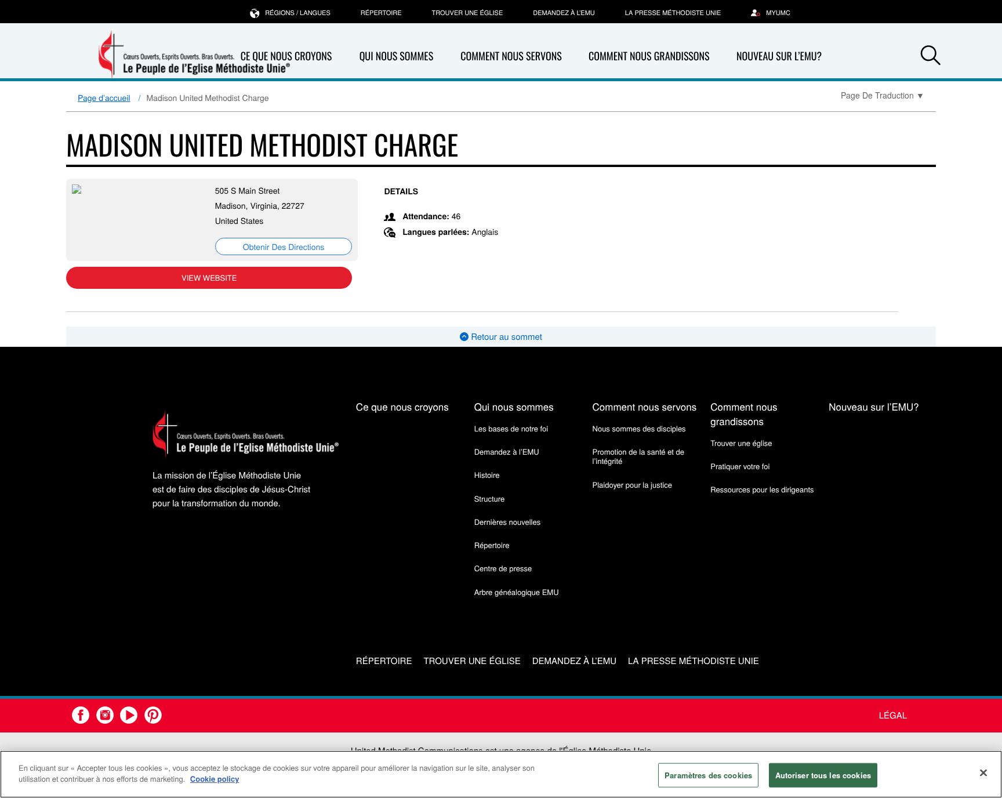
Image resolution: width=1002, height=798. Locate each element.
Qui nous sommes (397, 56)
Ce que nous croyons (402, 406)
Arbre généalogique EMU (516, 591)
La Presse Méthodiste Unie (673, 12)
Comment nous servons (511, 56)
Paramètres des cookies (708, 775)
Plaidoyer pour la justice (632, 484)
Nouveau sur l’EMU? (779, 56)
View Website (209, 277)
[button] (931, 57)
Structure (489, 498)
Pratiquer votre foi (739, 465)
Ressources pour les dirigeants (762, 489)
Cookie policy (214, 778)
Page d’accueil (104, 97)
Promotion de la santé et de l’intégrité (638, 456)
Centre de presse (503, 568)
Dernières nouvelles (507, 521)
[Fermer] (983, 772)
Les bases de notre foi (511, 428)
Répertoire (381, 12)
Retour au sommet (505, 337)
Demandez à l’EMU (564, 12)
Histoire (487, 474)
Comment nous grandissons (649, 56)
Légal (893, 715)
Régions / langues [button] (298, 12)
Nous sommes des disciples (639, 428)
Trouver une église (467, 12)
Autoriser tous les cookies (823, 775)
